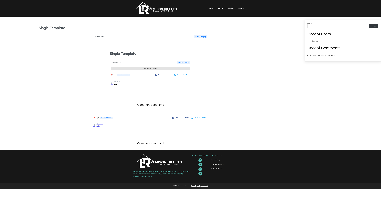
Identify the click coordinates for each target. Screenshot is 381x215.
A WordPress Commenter (315, 55)
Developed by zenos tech (200, 186)
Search (309, 23)
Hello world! (314, 41)
